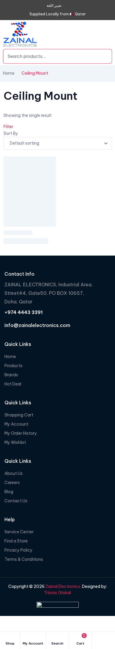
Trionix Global (57, 592)
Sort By (11, 133)
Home (8, 73)
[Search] (99, 56)
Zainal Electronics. (63, 586)
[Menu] (106, 35)
